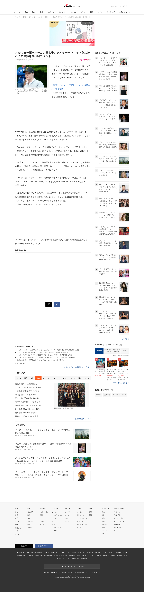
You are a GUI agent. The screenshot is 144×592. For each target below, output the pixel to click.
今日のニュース (124, 12)
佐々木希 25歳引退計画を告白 (27, 409)
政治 (16, 518)
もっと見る (124, 339)
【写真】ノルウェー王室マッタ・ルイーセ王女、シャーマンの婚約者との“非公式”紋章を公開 (48, 350)
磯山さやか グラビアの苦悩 (26, 395)
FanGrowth (54, 552)
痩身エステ (76, 559)
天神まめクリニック (78, 552)
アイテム (97, 552)
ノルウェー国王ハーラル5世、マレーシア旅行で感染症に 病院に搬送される (42, 352)
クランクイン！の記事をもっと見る (76, 367)
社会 (16, 512)
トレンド (62, 12)
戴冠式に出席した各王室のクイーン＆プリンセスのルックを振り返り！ (40, 360)
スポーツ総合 (44, 512)
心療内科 (90, 552)
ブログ (104, 552)
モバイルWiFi (48, 555)
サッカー (43, 518)
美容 (125, 555)
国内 (26, 12)
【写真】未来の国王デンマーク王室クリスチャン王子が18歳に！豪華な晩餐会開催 (44, 355)
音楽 (28, 518)
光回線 (31, 555)
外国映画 (99, 350)
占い (78, 555)
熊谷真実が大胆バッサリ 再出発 (28, 405)
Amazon (99, 395)
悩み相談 (64, 555)
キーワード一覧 (119, 521)
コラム (82, 12)
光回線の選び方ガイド (42, 552)
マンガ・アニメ (57, 515)
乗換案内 (105, 555)
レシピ (91, 555)
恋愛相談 (72, 555)
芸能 (41, 12)
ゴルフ (42, 521)
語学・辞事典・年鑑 (116, 350)
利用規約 (54, 572)
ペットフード (61, 559)
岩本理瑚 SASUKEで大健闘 (26, 412)
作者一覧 (117, 515)
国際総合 (18, 528)
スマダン (80, 512)
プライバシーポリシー (66, 572)
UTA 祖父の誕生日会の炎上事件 (28, 387)
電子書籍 (84, 559)
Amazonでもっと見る (119, 383)
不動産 (112, 555)
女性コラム (80, 515)
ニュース (17, 12)
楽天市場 (107, 395)
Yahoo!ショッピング (119, 395)
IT (52, 521)
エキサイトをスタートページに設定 (72, 566)
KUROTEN (29, 552)
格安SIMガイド (22, 555)
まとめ (17, 521)
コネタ (67, 515)
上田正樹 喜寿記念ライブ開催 (27, 391)
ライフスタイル (82, 518)
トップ (19, 378)
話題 (90, 515)
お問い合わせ (96, 572)
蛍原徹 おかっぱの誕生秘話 (26, 384)
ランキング (111, 12)
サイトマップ (118, 527)
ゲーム (54, 518)
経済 (16, 515)
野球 (41, 515)
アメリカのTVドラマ (107, 350)
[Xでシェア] (49, 304)
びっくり (67, 512)
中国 (16, 531)
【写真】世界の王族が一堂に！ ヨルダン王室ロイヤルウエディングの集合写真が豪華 (46, 357)
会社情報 (46, 572)
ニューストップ (116, 6)
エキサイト (126, 6)
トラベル (80, 521)
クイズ (100, 12)
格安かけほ (38, 555)
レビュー (55, 512)
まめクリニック (65, 552)
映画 (28, 515)
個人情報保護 (79, 572)
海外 (33, 12)
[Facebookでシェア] (57, 304)
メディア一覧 (118, 518)
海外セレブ (31, 521)
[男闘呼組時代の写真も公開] (71, 395)
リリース (117, 512)
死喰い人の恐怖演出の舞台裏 (27, 398)
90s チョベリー (82, 524)
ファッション (56, 527)
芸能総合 (30, 512)
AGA (69, 559)
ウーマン (84, 555)
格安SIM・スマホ (121, 552)
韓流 (28, 524)
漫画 (91, 12)
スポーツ (51, 12)
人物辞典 (117, 524)
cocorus (57, 555)
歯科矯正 (119, 555)
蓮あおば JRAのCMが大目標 (26, 416)
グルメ (54, 524)
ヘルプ (116, 530)
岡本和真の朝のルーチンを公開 (27, 402)
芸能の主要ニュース (82, 419)
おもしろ (73, 12)
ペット (67, 521)
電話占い (111, 552)
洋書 (124, 350)
